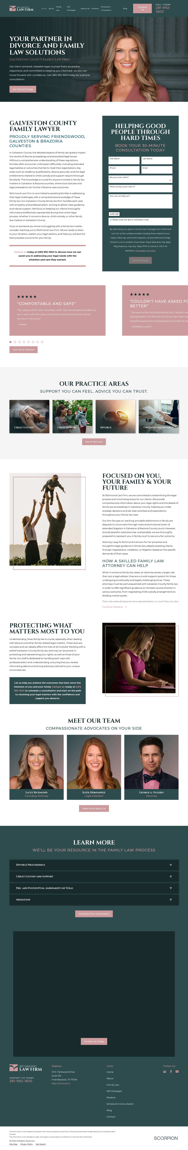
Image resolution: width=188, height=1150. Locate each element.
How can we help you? (120, 196)
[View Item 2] (15, 342)
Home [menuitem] (44, 8)
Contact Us (142, 8)
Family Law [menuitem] (58, 8)
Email (144, 168)
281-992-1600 (163, 9)
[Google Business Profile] (164, 1071)
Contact (111, 1116)
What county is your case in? (122, 187)
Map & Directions (61, 1083)
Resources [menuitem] (85, 8)
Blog (109, 1110)
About (110, 1078)
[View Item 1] (10, 342)
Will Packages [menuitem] (71, 8)
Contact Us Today (94, 1041)
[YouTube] (177, 1071)
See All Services (94, 441)
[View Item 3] (19, 342)
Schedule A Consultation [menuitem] (106, 8)
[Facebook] (170, 1071)
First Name (115, 159)
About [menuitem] (51, 8)
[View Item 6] (33, 342)
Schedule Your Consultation (94, 913)
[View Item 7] (37, 342)
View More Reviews (23, 349)
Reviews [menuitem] (95, 8)
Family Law (113, 1085)
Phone (113, 168)
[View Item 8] (42, 342)
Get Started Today (23, 89)
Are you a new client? (119, 177)
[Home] (21, 8)
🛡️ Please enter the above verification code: (129, 220)
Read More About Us (94, 808)
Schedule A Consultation (120, 1104)
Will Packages (114, 1091)
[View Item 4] (24, 342)
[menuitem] (13, 1144)
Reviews (111, 1097)
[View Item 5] (28, 342)
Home (110, 1072)
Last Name (147, 159)
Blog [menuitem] (125, 8)
